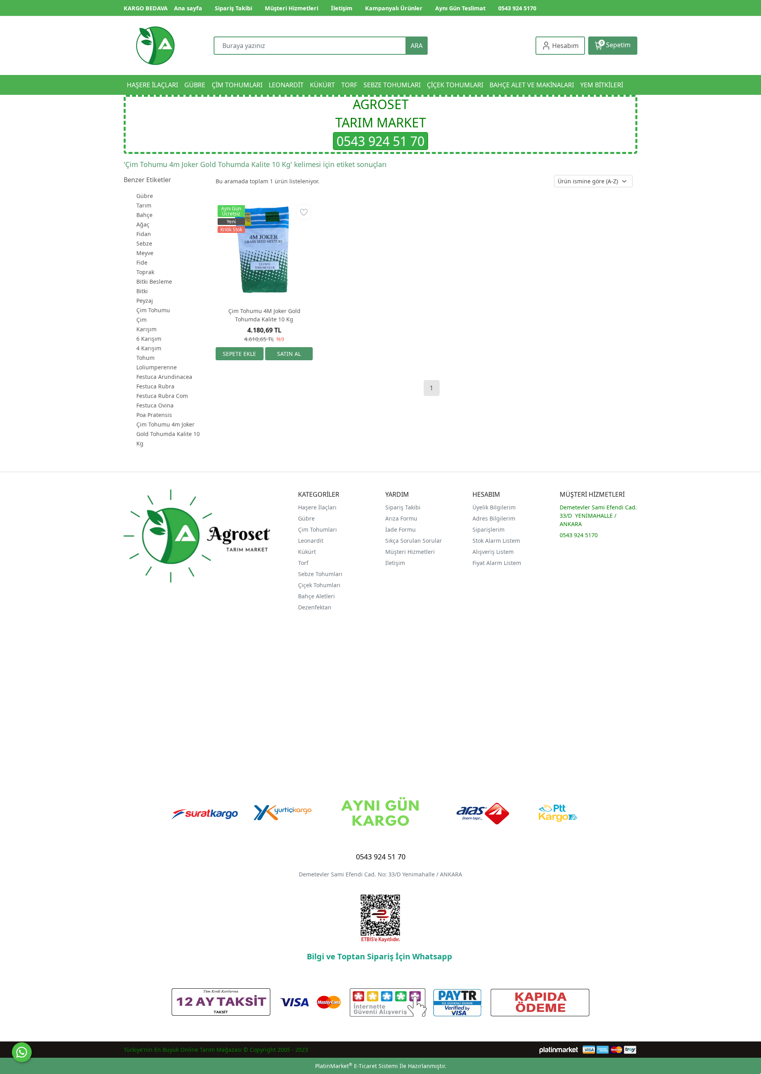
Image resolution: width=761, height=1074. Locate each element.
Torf (303, 563)
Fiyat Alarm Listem (496, 563)
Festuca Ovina (155, 405)
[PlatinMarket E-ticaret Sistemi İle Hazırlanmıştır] (558, 1049)
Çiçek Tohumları (320, 585)
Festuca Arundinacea (164, 376)
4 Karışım (148, 348)
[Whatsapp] (22, 1052)
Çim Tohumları (317, 529)
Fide (141, 262)
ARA (417, 45)
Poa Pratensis (154, 415)
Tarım (143, 205)
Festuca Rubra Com (162, 396)
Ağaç (142, 224)
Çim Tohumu (153, 310)
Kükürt (307, 551)
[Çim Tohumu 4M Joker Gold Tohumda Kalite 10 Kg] (264, 251)
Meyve (144, 253)
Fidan (143, 234)
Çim (141, 319)
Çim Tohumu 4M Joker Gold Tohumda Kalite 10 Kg (264, 315)
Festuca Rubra (155, 386)
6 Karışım (148, 338)
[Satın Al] (289, 353)
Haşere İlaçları (317, 507)
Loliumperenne (156, 367)
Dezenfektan (314, 607)
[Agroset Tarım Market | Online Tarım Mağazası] (155, 45)
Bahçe (144, 215)
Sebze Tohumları (321, 574)
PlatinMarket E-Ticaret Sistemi (356, 1066)
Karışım (146, 329)
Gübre (144, 196)
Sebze (144, 243)
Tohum (145, 357)
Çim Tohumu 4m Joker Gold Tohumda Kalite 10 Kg (168, 434)
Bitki (142, 291)
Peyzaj (144, 300)
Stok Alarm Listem (496, 540)
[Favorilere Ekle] (304, 212)
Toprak (145, 272)
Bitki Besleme (154, 281)
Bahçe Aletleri (316, 596)
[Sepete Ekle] (240, 353)
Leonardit (310, 540)
